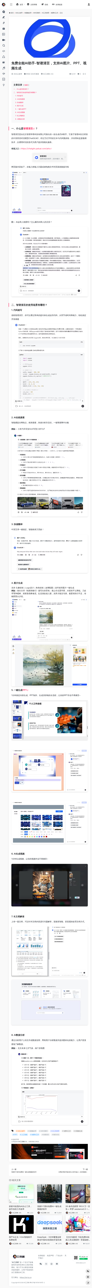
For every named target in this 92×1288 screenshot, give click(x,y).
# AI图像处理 (32, 1131)
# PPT (15, 1134)
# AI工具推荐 (55, 1131)
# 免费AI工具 (66, 1131)
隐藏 (26, 85)
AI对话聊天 (36, 13)
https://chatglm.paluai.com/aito (35, 148)
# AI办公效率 (20, 1131)
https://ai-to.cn (26, 1277)
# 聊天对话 (55, 1134)
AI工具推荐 (45, 13)
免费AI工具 (54, 13)
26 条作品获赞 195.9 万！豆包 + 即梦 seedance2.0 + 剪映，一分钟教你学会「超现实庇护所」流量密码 (78, 1207)
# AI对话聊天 (43, 1131)
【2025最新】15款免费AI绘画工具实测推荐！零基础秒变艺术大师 (77, 1238)
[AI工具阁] (19, 1257)
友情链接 (41, 1255)
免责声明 (50, 1255)
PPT (24, 690)
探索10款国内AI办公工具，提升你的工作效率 (20, 1207)
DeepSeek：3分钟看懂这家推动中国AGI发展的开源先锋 (49, 1238)
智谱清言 (28, 128)
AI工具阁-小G (48, 74)
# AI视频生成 (78, 1131)
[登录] (89, 5)
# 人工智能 (23, 1134)
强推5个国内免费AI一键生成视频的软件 (49, 1207)
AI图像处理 (27, 13)
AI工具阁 (26, 1282)
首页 (12, 13)
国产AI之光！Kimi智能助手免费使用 (20, 1238)
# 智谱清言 (45, 1134)
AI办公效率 (19, 13)
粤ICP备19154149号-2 (37, 1282)
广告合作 (59, 1255)
